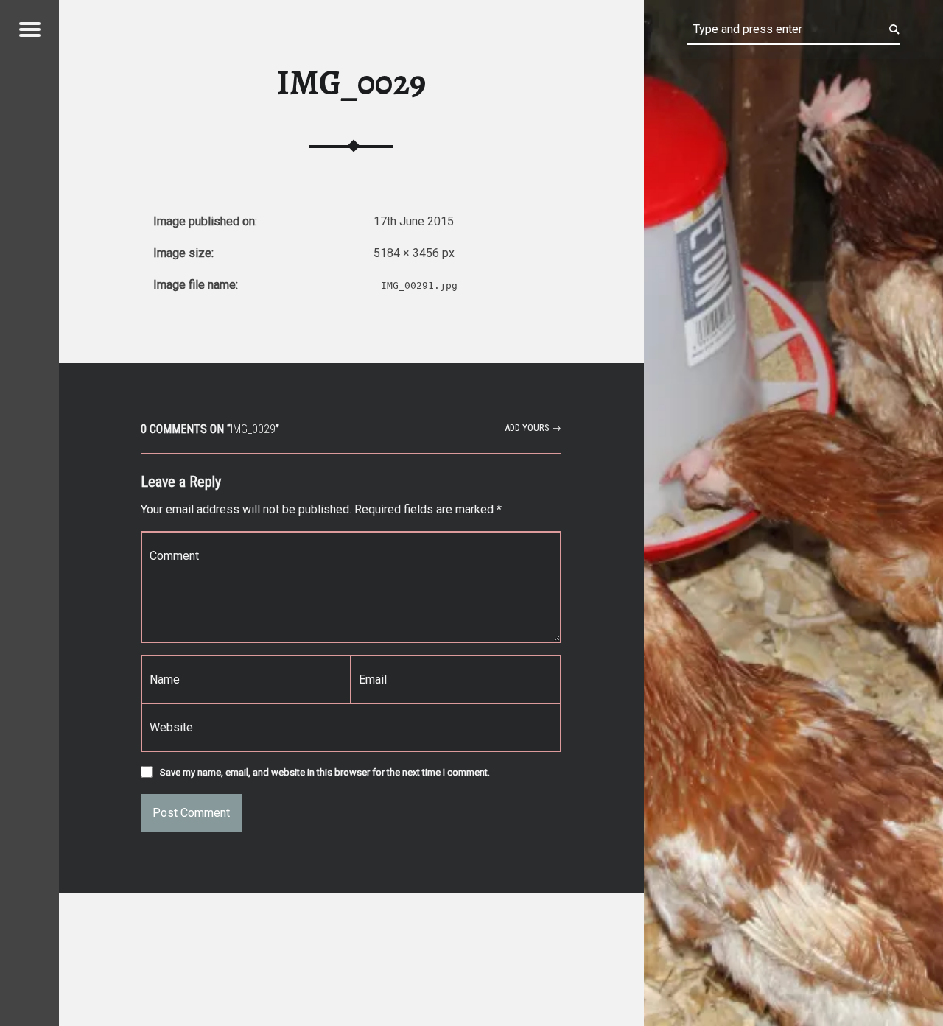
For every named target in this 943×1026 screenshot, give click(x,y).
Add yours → (533, 427)
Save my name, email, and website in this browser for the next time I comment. (325, 772)
